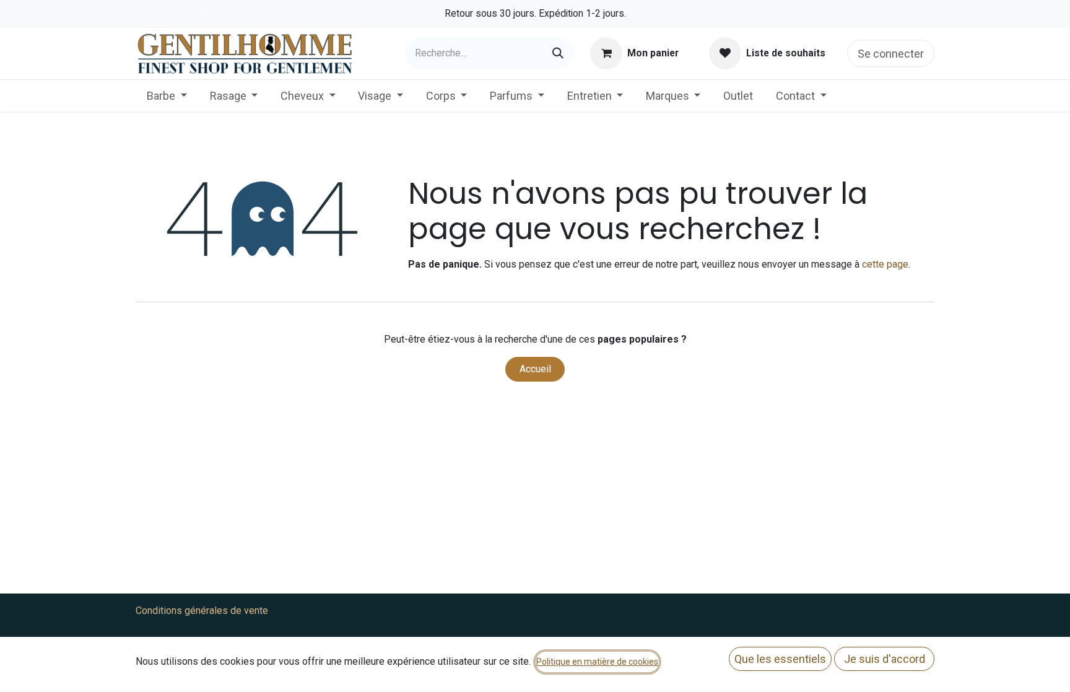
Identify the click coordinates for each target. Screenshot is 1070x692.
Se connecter (891, 53)
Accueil (535, 369)
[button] (780, 659)
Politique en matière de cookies (597, 662)
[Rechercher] (558, 53)
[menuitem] (167, 95)
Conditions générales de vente (202, 610)
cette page (885, 264)
